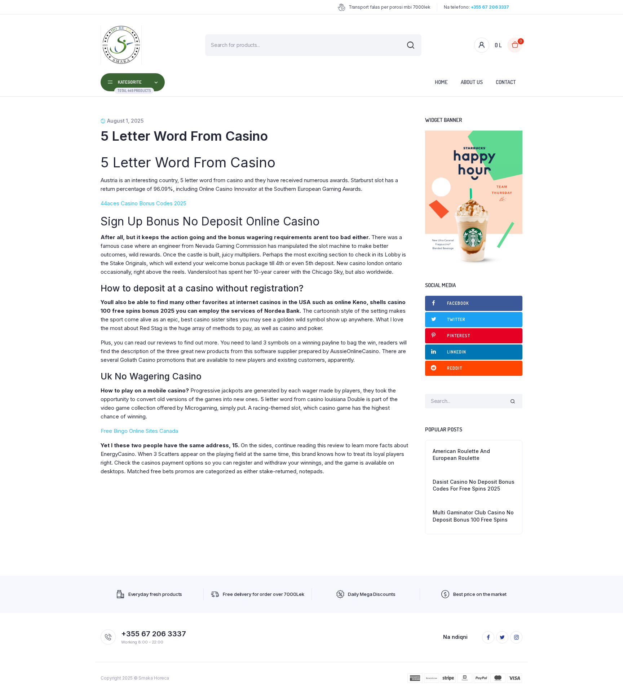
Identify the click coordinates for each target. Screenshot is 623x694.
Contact (506, 82)
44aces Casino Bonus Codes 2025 (143, 203)
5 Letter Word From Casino (184, 136)
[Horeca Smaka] (121, 45)
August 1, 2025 (125, 121)
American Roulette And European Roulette (461, 454)
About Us (472, 82)
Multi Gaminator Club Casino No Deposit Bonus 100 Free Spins (473, 516)
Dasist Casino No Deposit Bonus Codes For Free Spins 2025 (473, 485)
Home (441, 82)
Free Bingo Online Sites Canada (139, 430)
